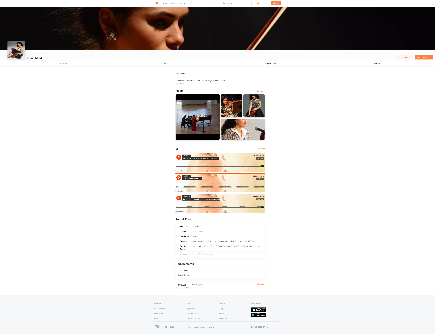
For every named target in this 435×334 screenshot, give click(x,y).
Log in (266, 3)
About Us (223, 318)
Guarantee (158, 313)
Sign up (276, 3)
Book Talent (159, 309)
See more (261, 149)
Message (405, 57)
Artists (165, 3)
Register (190, 309)
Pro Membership (193, 313)
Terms (221, 313)
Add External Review (185, 288)
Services (181, 3)
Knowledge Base (194, 318)
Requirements (271, 63)
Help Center (159, 318)
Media (166, 63)
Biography (64, 63)
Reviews (377, 63)
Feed (173, 3)
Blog (221, 309)
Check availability (423, 57)
